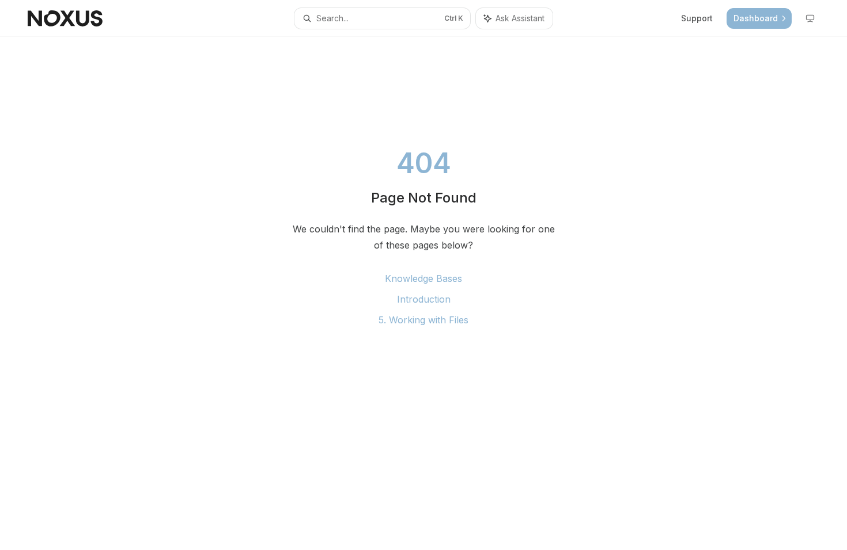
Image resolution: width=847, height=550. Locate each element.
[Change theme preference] (810, 18)
